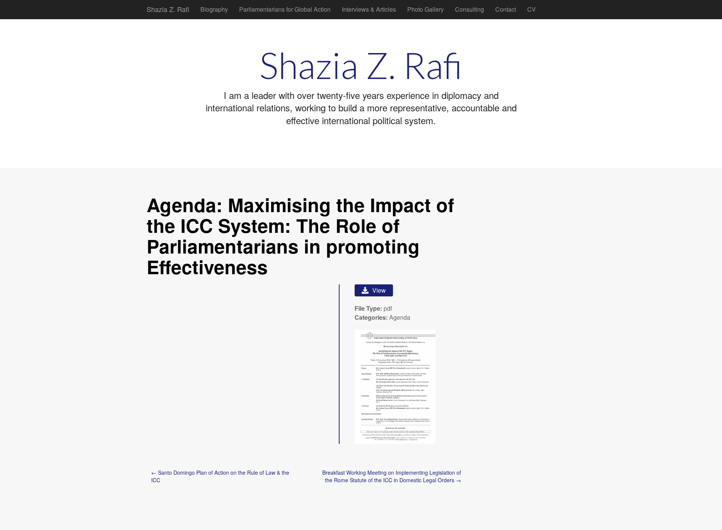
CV (531, 9)
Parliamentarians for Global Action (285, 9)
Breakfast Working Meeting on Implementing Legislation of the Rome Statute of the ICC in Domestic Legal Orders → (391, 476)
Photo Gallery (425, 9)
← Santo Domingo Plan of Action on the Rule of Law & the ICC (220, 476)
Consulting (469, 9)
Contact (505, 9)
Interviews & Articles (369, 9)
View (379, 290)
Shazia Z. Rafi (168, 9)
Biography (214, 9)
